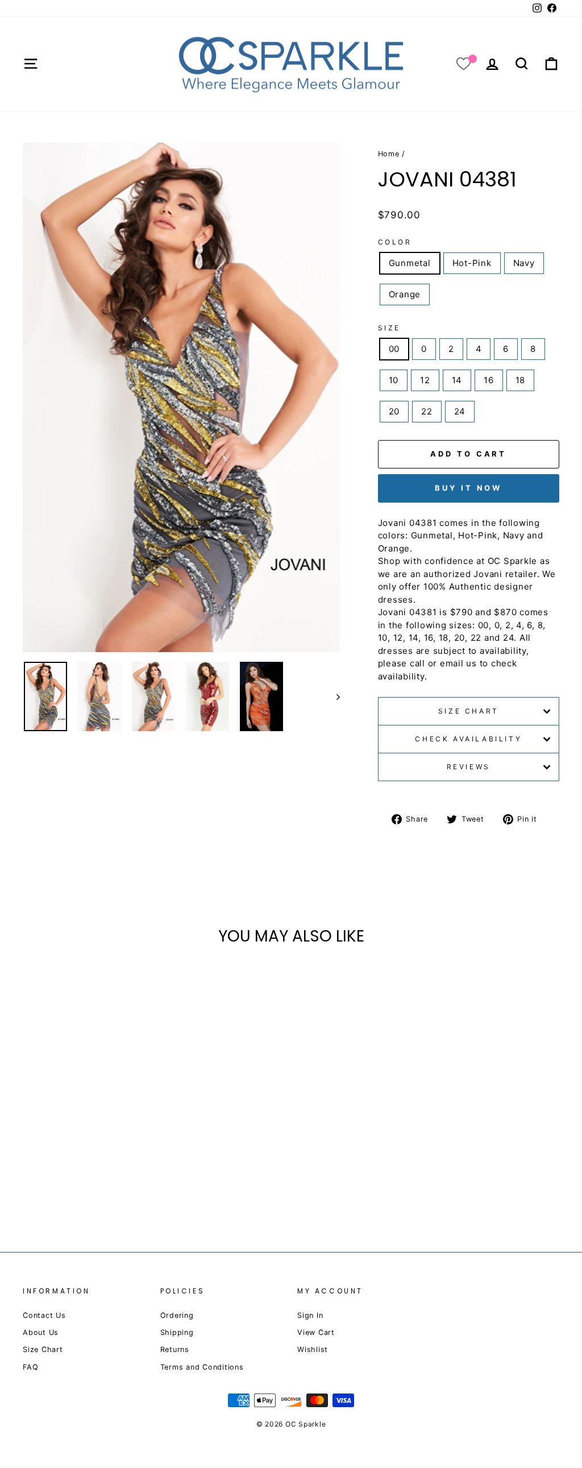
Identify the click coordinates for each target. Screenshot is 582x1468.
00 (394, 348)
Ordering (177, 1315)
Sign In (310, 1315)
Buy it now (468, 487)
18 (521, 380)
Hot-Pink (472, 263)
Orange (405, 294)
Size (389, 328)
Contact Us (44, 1315)
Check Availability (468, 739)
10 (394, 380)
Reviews (468, 766)
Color (395, 242)
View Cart (316, 1332)
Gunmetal (410, 263)
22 (427, 411)
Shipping (177, 1332)
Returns (174, 1349)
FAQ (30, 1367)
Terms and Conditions (202, 1367)
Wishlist (312, 1349)
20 (394, 411)
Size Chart (468, 711)
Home (389, 154)
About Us (41, 1332)
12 (425, 380)
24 (460, 411)
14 (457, 380)
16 (489, 380)
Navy (524, 263)
